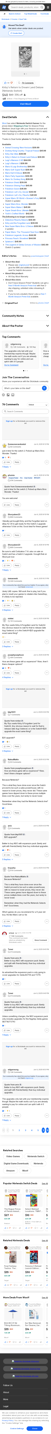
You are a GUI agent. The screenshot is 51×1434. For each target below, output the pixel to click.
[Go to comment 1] (23, 370)
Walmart (28, 1223)
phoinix (11, 475)
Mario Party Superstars (15, 176)
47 (29, 1228)
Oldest (31, 405)
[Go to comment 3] (27, 370)
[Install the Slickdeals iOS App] (25, 1376)
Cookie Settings (17, 1428)
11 (28, 1285)
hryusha (11, 868)
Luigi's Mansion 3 (12, 163)
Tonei (10, 949)
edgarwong (16, 344)
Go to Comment (11, 365)
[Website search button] (42, 7)
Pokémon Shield (12, 182)
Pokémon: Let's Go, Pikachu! (17, 195)
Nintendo (38, 1163)
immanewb (13, 578)
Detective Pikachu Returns (16, 220)
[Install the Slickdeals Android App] (25, 1368)
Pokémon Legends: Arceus (17, 235)
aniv (10, 826)
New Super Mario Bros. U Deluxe (19, 226)
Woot (4, 123)
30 (8, 1285)
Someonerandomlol (17, 444)
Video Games (13, 1156)
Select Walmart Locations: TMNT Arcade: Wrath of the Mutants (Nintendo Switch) (33, 1210)
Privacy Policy (7, 1420)
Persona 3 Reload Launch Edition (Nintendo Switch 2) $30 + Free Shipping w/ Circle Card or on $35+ (33, 1267)
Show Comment (41, 940)
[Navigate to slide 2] (27, 74)
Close (34, 1428)
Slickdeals (6, 19)
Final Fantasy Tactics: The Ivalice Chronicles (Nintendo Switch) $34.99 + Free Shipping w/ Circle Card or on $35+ (12, 1267)
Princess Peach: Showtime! (16, 238)
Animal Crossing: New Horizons (18, 147)
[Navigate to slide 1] (24, 74)
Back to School (14, 14)
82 (8, 83)
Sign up (9, 421)
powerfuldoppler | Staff (40, 256)
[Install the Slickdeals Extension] (25, 1361)
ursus (11, 933)
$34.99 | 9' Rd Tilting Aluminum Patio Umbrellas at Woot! (12, 1324)
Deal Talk (23, 19)
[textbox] (22, 388)
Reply (17, 462)
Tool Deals (44, 14)
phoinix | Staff (43, 303)
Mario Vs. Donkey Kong (15, 179)
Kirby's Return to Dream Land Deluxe (21, 157)
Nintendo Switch (35, 1156)
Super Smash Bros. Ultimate (17, 210)
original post (24, 265)
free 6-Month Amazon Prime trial (22, 285)
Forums (14, 19)
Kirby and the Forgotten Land (17, 223)
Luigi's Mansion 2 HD (14, 160)
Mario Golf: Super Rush (15, 170)
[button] (11, 82)
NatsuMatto (13, 759)
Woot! (25, 1170)
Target (6, 1280)
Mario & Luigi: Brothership (16, 166)
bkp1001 (11, 712)
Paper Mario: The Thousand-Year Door (22, 232)
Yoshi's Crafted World (14, 213)
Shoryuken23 (14, 514)
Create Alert (17, 33)
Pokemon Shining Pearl (15, 185)
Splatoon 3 (10, 241)
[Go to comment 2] (25, 370)
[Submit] (5, 411)
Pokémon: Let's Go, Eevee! (17, 192)
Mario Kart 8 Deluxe (13, 173)
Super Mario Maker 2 (14, 207)
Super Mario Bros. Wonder (16, 204)
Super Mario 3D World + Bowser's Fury (22, 198)
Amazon (10, 1170)
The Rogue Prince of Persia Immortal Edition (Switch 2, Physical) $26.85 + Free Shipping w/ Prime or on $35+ (12, 1210)
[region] (25, 1422)
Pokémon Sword (12, 189)
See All (45, 1183)
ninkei (10, 618)
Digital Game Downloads (16, 1163)
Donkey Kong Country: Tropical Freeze (22, 151)
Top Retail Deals (30, 14)
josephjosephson (16, 655)
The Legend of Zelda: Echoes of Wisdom (23, 245)
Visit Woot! (25, 104)
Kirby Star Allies (12, 154)
